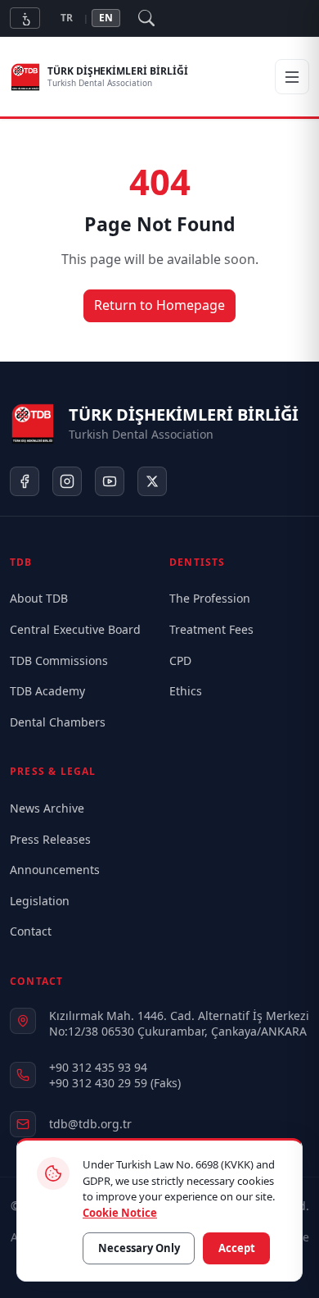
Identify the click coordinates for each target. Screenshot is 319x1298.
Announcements (55, 869)
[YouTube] (109, 481)
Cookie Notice (120, 1212)
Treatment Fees (211, 629)
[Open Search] (146, 18)
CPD (180, 660)
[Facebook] (24, 481)
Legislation (40, 901)
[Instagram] (67, 481)
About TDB (39, 598)
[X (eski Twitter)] (152, 481)
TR (67, 18)
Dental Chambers (58, 722)
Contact (31, 931)
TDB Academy (47, 691)
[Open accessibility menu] (25, 17)
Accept (236, 1248)
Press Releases (50, 839)
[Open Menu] (292, 77)
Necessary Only (139, 1248)
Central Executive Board (75, 629)
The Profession (209, 598)
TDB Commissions (59, 660)
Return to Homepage (159, 305)
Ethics (185, 691)
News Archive (47, 808)
